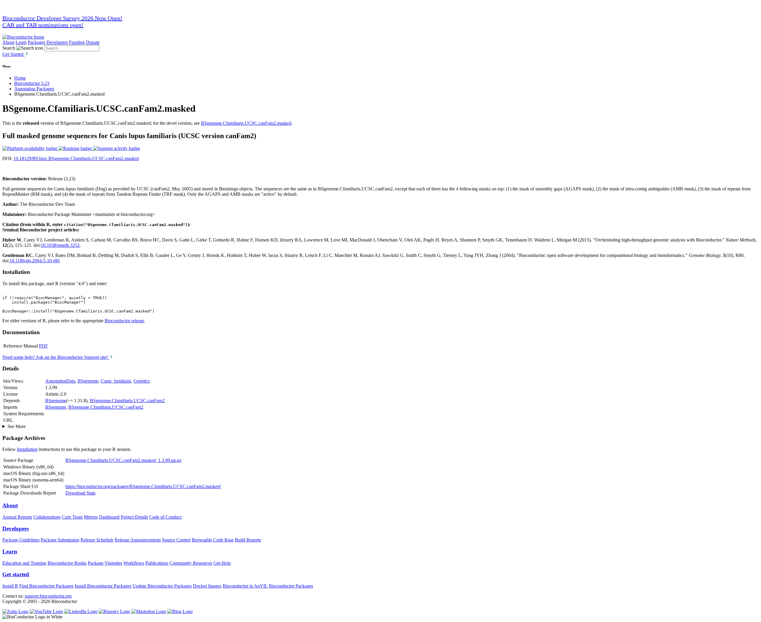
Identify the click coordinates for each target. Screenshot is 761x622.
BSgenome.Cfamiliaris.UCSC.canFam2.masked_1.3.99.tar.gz (123, 460)
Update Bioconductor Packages (162, 585)
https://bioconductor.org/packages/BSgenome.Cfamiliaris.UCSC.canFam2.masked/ (143, 486)
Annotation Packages (34, 88)
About (8, 42)
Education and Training (24, 563)
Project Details (134, 517)
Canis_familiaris (116, 380)
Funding (77, 42)
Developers (57, 42)
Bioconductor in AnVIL (245, 585)
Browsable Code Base (213, 539)
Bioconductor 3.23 (31, 83)
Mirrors (91, 517)
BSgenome (88, 380)
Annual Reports (17, 517)
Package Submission (60, 539)
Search (8, 47)
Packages (36, 42)
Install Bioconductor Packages (103, 585)
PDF (43, 345)
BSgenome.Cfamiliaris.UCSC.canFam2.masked (246, 123)
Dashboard (109, 517)
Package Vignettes (105, 563)
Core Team (72, 517)
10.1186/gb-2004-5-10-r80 (34, 260)
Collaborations (47, 517)
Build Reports (248, 539)
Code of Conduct (165, 517)
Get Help (222, 563)
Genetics (141, 380)
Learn (20, 42)
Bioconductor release (124, 320)
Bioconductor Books (67, 563)
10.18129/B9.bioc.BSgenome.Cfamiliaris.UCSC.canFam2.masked (76, 158)
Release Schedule (97, 539)
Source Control (176, 539)
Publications (156, 563)
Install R (10, 585)
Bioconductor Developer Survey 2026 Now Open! (62, 18)
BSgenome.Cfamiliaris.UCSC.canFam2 (127, 400)
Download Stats (80, 492)
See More (16, 426)
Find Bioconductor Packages (46, 585)
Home (20, 77)
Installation (27, 449)
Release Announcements (138, 539)
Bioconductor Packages (291, 585)
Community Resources (190, 563)
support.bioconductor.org (48, 596)
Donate (93, 42)
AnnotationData (60, 380)
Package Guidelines (21, 539)
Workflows (133, 563)
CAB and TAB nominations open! (43, 25)
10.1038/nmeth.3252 (60, 245)
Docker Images (207, 585)
